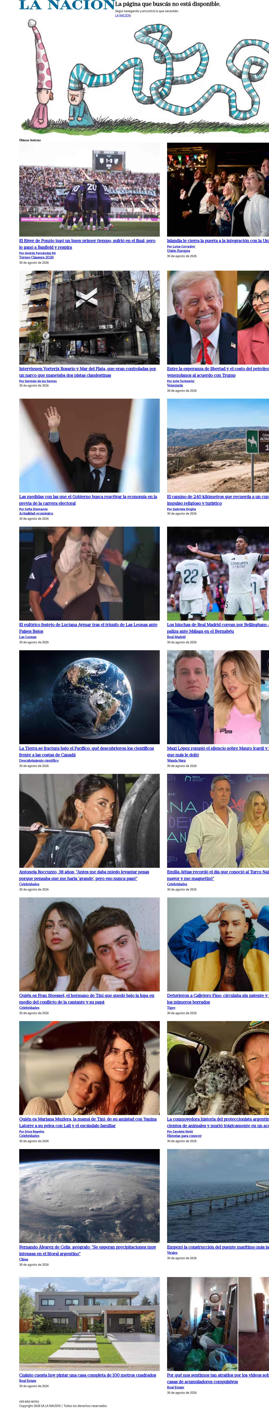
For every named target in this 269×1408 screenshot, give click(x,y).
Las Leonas (27, 637)
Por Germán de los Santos (38, 381)
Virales (172, 1253)
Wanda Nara (176, 761)
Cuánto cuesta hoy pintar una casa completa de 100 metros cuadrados (87, 1375)
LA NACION (123, 15)
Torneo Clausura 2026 (36, 257)
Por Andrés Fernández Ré (37, 253)
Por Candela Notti (180, 1131)
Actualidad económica (36, 513)
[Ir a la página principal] (67, 8)
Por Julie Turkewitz (180, 381)
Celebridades (29, 884)
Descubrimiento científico (39, 761)
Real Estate (27, 1381)
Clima (23, 1260)
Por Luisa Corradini (181, 246)
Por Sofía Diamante (33, 509)
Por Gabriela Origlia (181, 509)
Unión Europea (178, 251)
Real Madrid (176, 637)
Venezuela (175, 385)
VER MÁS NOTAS (29, 1401)
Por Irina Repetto (31, 1131)
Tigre (171, 1008)
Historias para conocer (184, 1136)
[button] (89, 190)
